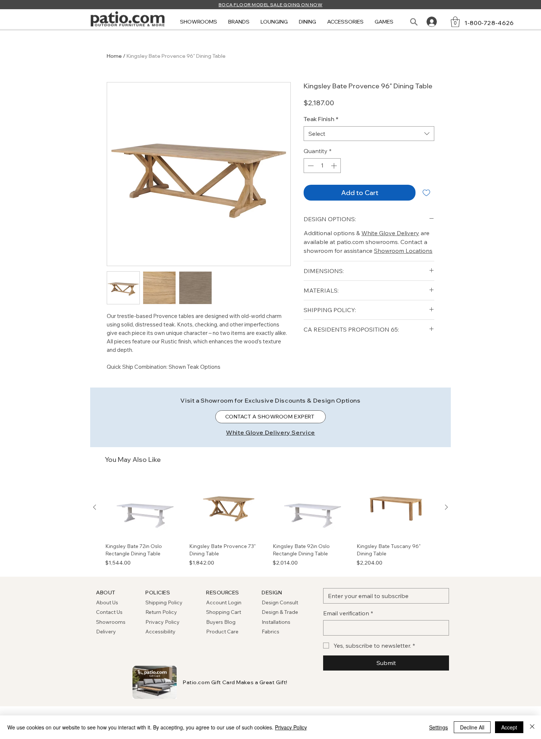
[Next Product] (446, 507)
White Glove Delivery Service (270, 432)
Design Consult (280, 602)
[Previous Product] (94, 507)
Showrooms (110, 622)
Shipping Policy (164, 602)
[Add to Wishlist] (426, 193)
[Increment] (334, 166)
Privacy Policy (162, 622)
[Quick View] (145, 507)
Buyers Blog (221, 622)
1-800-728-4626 (489, 22)
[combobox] (369, 133)
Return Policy (161, 612)
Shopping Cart (223, 612)
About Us (107, 602)
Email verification (348, 613)
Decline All (472, 727)
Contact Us (109, 612)
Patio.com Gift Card (209, 682)
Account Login (223, 602)
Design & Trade (280, 612)
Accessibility (160, 631)
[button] (198, 21)
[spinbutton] (322, 166)
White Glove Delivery (390, 233)
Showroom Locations (403, 250)
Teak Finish (321, 119)
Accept (509, 727)
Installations (276, 622)
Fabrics (270, 631)
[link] (455, 22)
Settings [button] (438, 727)
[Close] (532, 727)
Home (114, 56)
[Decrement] (310, 166)
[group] (270, 522)
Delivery (106, 631)
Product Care (222, 631)
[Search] (413, 21)
